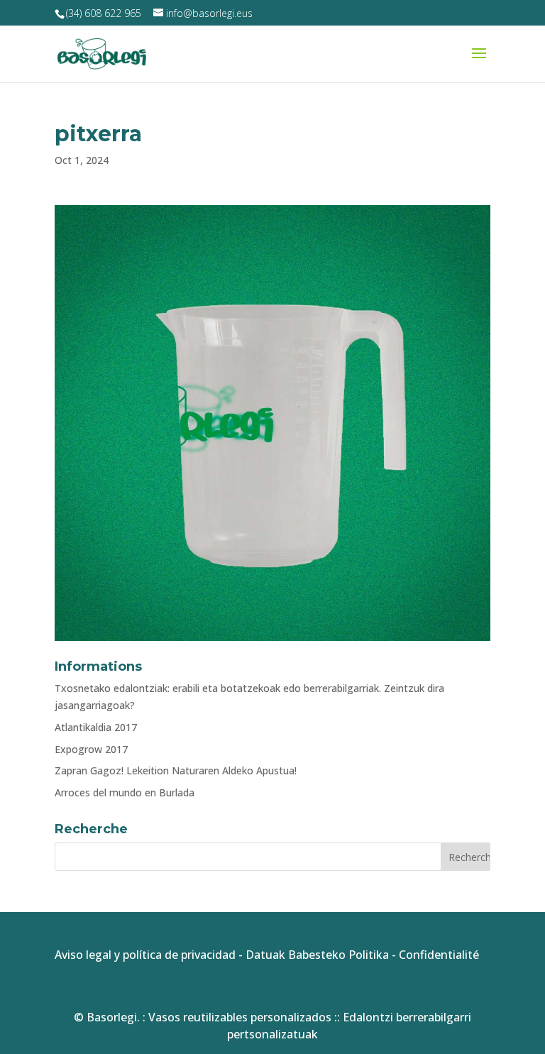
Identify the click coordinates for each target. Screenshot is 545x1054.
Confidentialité (439, 954)
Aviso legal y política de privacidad (145, 954)
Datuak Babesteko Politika (317, 954)
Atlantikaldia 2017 (96, 727)
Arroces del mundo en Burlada (124, 792)
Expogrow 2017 (91, 749)
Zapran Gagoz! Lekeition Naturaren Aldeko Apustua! (176, 770)
